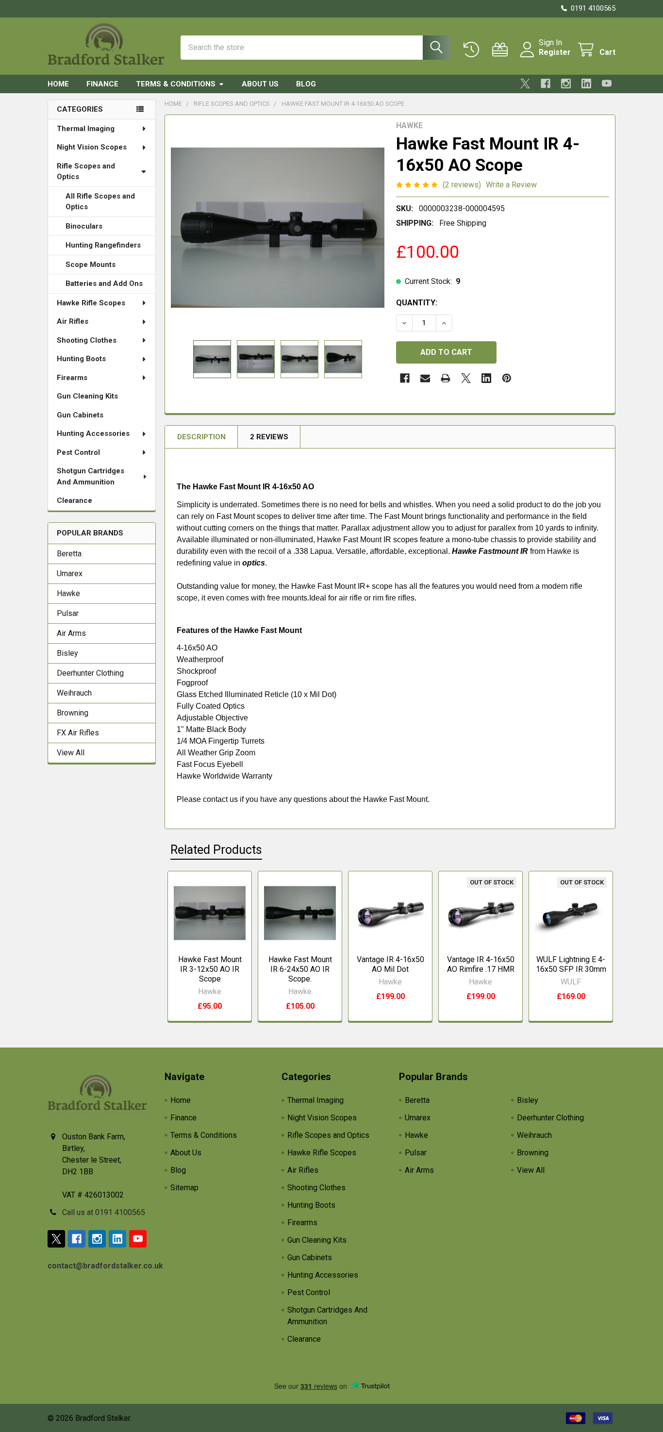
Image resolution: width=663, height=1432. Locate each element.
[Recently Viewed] (473, 49)
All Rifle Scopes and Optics (100, 202)
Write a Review (511, 184)
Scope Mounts (91, 264)
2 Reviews (269, 437)
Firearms (72, 377)
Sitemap (184, 1187)
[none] (277, 227)
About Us (260, 84)
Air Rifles (72, 321)
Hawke (68, 593)
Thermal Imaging (86, 128)
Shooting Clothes (86, 340)
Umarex (70, 573)
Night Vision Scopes (92, 147)
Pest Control (78, 452)
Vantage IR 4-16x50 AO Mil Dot (390, 964)
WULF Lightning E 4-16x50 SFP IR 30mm (571, 964)
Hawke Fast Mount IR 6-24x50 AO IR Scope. (300, 969)
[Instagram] (566, 83)
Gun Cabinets (80, 415)
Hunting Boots (81, 358)
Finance (102, 84)
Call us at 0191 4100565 (103, 1212)
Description (201, 437)
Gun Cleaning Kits (87, 396)
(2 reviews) (462, 184)
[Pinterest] (506, 378)
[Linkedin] (586, 83)
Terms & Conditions (175, 84)
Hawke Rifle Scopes (91, 303)
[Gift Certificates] (502, 49)
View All (70, 752)
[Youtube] (606, 83)
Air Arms (71, 633)
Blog (306, 84)
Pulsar (68, 613)
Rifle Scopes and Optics (86, 172)
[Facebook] (545, 83)
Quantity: (416, 302)
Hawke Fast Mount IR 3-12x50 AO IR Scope (210, 969)
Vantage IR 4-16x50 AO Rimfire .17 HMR (480, 964)
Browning (72, 712)
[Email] (425, 378)
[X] (525, 83)
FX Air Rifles (78, 732)
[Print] (445, 378)
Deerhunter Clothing (90, 673)
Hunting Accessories (93, 433)
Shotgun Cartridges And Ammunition (90, 476)
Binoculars (84, 226)
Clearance (74, 500)
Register (555, 52)
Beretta (69, 553)
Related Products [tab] (216, 850)
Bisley (67, 653)
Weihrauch (74, 693)
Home (58, 84)
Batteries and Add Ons (104, 283)
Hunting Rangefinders (103, 245)
